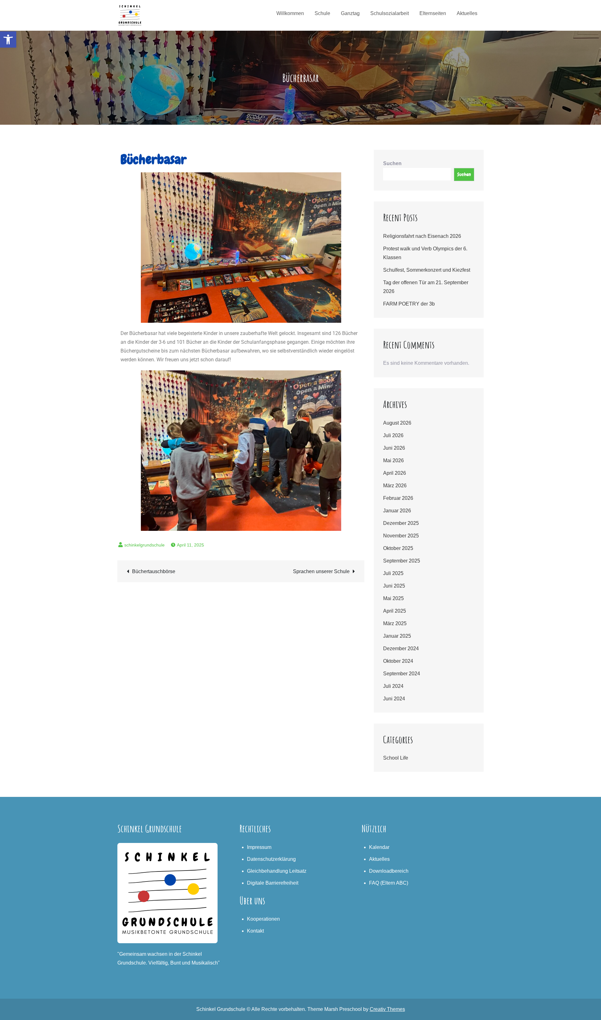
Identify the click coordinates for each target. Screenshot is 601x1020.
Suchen (392, 163)
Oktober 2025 (398, 548)
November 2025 (401, 535)
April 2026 (394, 473)
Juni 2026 (394, 448)
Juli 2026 (393, 435)
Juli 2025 (393, 573)
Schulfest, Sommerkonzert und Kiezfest (426, 270)
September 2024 (401, 673)
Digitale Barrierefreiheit (272, 883)
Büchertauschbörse (153, 571)
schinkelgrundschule (144, 544)
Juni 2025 (394, 585)
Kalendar (379, 847)
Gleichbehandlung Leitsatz (276, 871)
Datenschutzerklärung (271, 859)
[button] (8, 39)
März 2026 (395, 485)
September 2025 (401, 560)
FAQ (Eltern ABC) (388, 883)
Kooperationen (263, 919)
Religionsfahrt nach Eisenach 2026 (422, 236)
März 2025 (395, 623)
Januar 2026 (397, 510)
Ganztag (350, 13)
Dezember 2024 (401, 648)
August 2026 (397, 423)
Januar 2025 (397, 636)
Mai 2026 (393, 460)
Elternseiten (432, 13)
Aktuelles (467, 13)
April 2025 (394, 611)
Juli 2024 (393, 686)
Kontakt (255, 931)
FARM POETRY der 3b (409, 303)
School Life (395, 758)
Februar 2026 (398, 498)
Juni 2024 (394, 698)
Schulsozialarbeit (389, 13)
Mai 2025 (393, 598)
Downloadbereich (388, 871)
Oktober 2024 (398, 661)
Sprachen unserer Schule (321, 571)
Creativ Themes (387, 1009)
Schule (322, 13)
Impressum (259, 847)
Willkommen (290, 13)
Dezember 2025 (401, 523)
